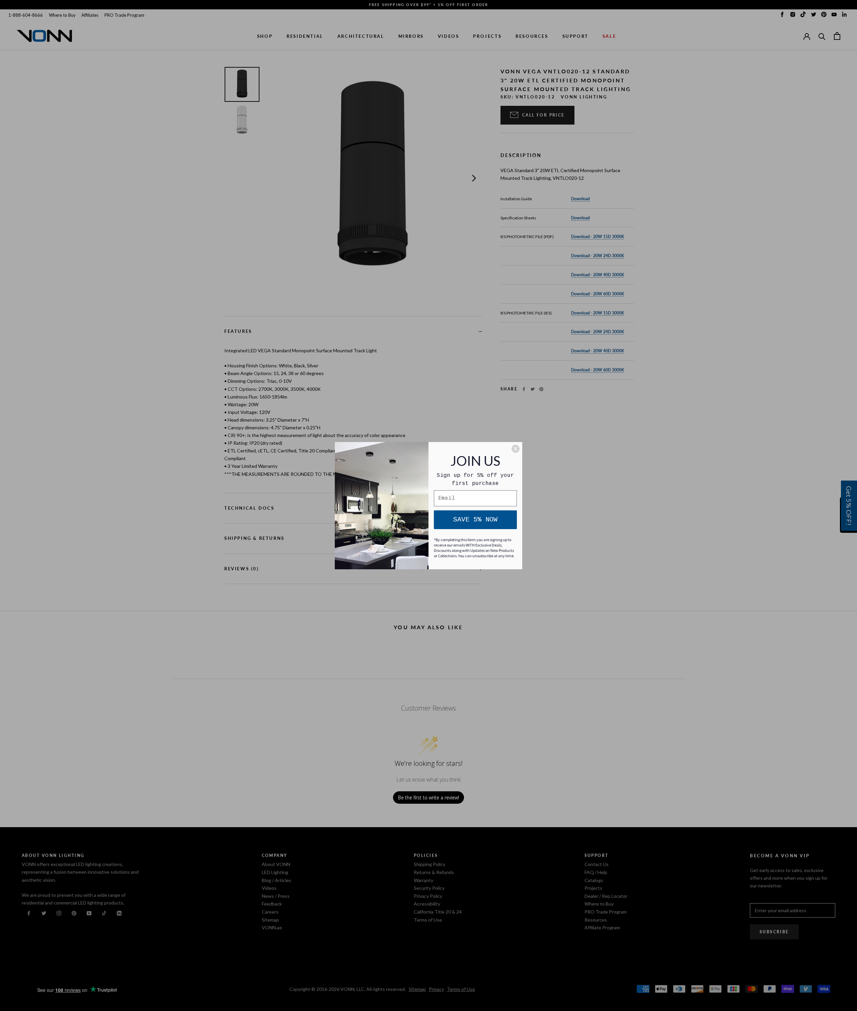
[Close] (516, 449)
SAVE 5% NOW (475, 519)
